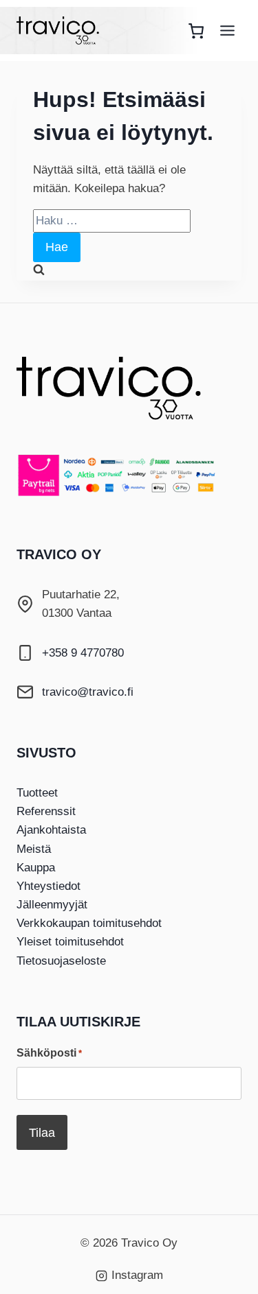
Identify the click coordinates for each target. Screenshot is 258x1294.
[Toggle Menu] (227, 30)
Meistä (34, 849)
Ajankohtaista (51, 829)
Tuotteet (37, 792)
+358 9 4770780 (83, 652)
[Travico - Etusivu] (120, 388)
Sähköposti (49, 1053)
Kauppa (36, 867)
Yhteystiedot (48, 886)
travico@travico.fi (87, 691)
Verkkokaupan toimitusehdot (89, 923)
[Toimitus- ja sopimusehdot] (129, 475)
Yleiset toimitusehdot (70, 941)
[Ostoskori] (196, 31)
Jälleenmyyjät (52, 904)
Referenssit (46, 811)
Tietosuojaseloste (61, 960)
